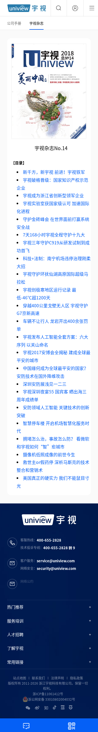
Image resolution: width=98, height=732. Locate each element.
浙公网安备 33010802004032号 (51, 699)
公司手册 (14, 23)
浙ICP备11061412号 (48, 693)
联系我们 (38, 678)
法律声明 (57, 678)
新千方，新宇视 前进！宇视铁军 (54, 172)
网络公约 (26, 581)
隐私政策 (76, 678)
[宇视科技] (27, 8)
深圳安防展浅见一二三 (44, 384)
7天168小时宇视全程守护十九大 (54, 234)
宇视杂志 (36, 23)
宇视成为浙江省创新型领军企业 (53, 195)
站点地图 (19, 678)
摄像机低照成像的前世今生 (49, 454)
